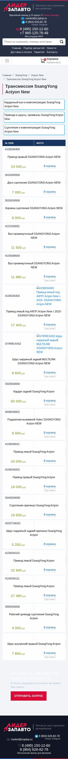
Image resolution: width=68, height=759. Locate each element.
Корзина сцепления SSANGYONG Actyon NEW (34, 208)
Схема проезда (51, 15)
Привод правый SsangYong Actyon (34, 477)
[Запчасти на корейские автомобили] (34, 7)
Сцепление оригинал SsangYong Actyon (34, 505)
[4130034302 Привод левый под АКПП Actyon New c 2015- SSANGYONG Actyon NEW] (49, 296)
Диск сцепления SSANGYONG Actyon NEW (33, 182)
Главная (16, 48)
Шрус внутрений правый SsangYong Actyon (34, 643)
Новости (51, 48)
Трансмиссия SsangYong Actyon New (26, 79)
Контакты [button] (52, 52)
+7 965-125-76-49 (34, 34)
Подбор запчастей (33, 48)
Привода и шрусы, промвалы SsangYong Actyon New (33, 117)
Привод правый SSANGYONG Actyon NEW (34, 157)
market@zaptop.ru (36, 18)
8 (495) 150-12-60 (34, 29)
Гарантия (39, 52)
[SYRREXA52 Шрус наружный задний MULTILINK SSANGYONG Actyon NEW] (49, 344)
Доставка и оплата (21, 52)
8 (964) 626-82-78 (36, 23)
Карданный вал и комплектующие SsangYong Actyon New (32, 104)
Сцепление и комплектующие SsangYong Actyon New (29, 129)
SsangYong (21, 75)
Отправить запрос (28, 696)
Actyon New (37, 75)
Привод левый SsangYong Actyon (34, 451)
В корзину (50, 166)
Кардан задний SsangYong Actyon (33, 391)
